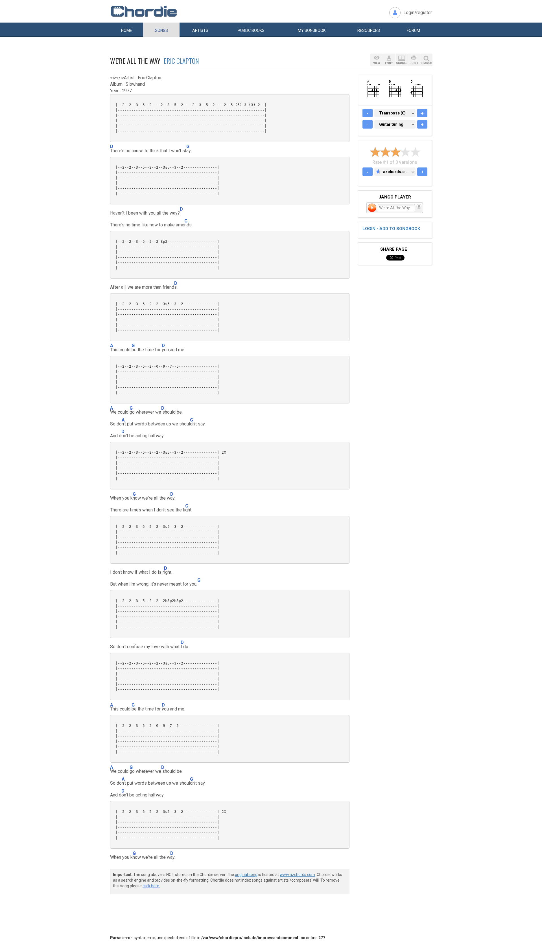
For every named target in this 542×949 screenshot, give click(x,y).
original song (246, 874)
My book (311, 30)
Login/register (417, 12)
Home (126, 30)
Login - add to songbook (391, 228)
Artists (200, 30)
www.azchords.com (297, 874)
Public (251, 30)
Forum (413, 30)
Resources (368, 30)
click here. (151, 886)
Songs (161, 30)
